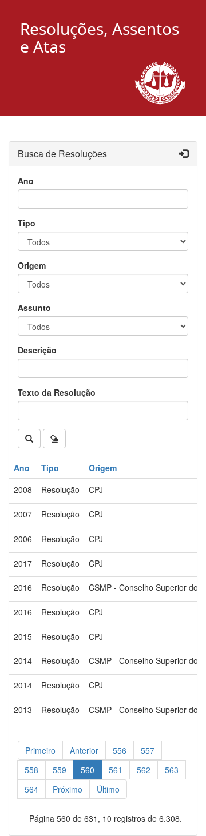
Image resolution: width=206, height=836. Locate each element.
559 (59, 769)
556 (119, 750)
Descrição (37, 350)
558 (31, 769)
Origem (32, 265)
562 (143, 769)
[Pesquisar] (29, 438)
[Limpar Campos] (54, 438)
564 (31, 789)
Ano (26, 180)
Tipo (26, 223)
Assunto (34, 307)
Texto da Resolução (57, 392)
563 (172, 769)
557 (147, 750)
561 (115, 769)
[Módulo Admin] (183, 154)
